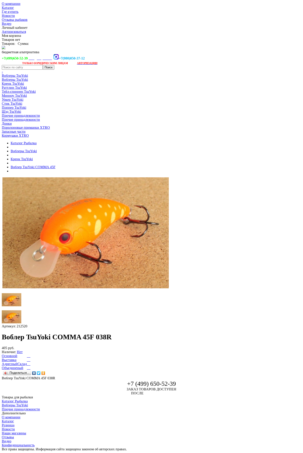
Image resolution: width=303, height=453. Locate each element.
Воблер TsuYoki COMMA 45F (33, 167)
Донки (7, 123)
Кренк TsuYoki (13, 83)
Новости (8, 16)
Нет (20, 352)
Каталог (8, 8)
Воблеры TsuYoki (15, 75)
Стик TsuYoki (12, 103)
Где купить (10, 12)
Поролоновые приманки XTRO (26, 127)
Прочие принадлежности (21, 115)
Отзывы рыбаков (15, 20)
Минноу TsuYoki (14, 95)
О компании (11, 4)
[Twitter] (38, 373)
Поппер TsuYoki (14, 107)
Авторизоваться (14, 32)
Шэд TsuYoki (11, 111)
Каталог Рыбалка (24, 143)
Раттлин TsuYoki (14, 87)
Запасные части (14, 131)
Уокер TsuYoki (12, 99)
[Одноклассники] (43, 373)
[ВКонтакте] (34, 373)
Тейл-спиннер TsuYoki (19, 91)
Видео (6, 24)
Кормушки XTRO (15, 135)
